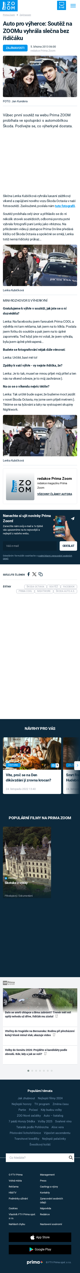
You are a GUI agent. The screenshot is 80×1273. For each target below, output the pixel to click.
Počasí (33, 1110)
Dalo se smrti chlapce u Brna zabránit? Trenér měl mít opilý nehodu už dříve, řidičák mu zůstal (38, 1014)
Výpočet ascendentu (57, 1133)
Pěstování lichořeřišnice (25, 1133)
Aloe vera (57, 1127)
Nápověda (45, 1208)
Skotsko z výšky (16, 883)
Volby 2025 (45, 1121)
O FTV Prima (16, 1174)
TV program (42, 1104)
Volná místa (15, 1180)
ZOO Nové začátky (29, 1115)
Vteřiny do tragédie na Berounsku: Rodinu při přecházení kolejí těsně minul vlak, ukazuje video (40, 1033)
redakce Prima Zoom (42, 50)
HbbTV (12, 1192)
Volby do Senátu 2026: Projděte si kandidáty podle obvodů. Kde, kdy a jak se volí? (36, 1052)
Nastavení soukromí (51, 1224)
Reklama (13, 1186)
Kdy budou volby (51, 1110)
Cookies (13, 1208)
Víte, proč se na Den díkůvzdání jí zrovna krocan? (28, 777)
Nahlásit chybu (17, 1224)
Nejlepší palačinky (54, 1138)
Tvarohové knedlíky (26, 1138)
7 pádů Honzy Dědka (22, 1121)
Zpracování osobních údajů (51, 1200)
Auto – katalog (53, 1115)
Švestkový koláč (40, 1144)
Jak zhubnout (26, 1098)
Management (47, 1174)
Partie (22, 1110)
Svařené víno (63, 1121)
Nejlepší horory (21, 1104)
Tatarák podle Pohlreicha (32, 1127)
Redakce (45, 1214)
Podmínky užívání (18, 1198)
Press (43, 1180)
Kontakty (45, 1192)
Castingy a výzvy (49, 1186)
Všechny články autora (54, 494)
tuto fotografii (65, 206)
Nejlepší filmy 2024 (50, 1098)
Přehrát (13, 878)
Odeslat (68, 546)
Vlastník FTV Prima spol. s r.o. (22, 1216)
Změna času (61, 1104)
